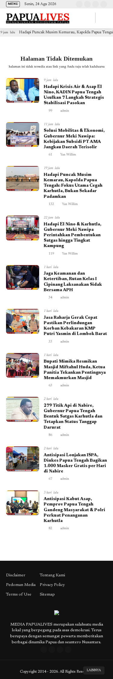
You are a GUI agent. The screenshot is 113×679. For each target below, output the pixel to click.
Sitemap (47, 595)
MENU (13, 4)
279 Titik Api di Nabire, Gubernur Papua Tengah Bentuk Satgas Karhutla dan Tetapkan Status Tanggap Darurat (73, 417)
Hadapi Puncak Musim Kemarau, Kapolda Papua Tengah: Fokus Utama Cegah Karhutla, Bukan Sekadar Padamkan (73, 186)
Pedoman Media (21, 585)
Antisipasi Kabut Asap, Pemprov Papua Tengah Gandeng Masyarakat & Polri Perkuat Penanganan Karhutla (74, 510)
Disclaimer (15, 575)
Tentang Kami (52, 575)
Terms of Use (18, 595)
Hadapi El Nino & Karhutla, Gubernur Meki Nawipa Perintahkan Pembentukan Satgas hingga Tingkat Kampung (72, 235)
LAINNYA (94, 670)
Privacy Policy (52, 585)
